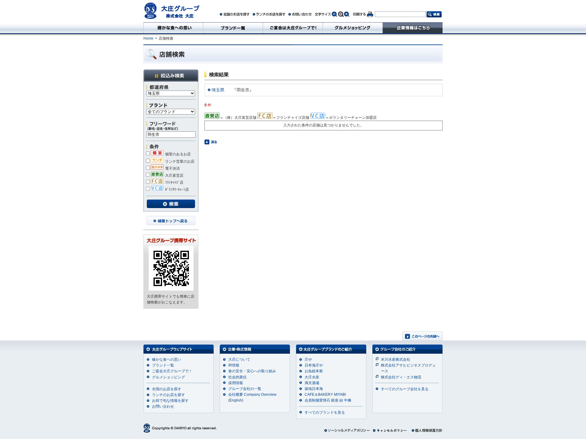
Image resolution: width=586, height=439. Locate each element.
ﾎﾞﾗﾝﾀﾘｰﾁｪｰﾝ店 (177, 189)
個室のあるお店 (178, 154)
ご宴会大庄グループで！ (172, 371)
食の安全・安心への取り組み (252, 371)
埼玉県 (218, 89)
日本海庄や (314, 365)
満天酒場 (312, 383)
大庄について (239, 359)
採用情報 (235, 383)
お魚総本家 (314, 371)
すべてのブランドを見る (325, 412)
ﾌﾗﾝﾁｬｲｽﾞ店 (174, 182)
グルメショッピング (168, 377)
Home (148, 38)
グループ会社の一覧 (244, 389)
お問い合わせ (163, 406)
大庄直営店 (174, 175)
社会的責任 (237, 377)
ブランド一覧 (163, 365)
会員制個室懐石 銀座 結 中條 (328, 400)
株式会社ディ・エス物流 (401, 377)
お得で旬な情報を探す (170, 400)
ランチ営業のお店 (179, 161)
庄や (308, 359)
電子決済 (172, 168)
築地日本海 (314, 389)
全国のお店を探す (166, 389)
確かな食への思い (166, 359)
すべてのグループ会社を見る (405, 389)
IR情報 (233, 365)
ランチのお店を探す (168, 395)
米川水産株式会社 (395, 359)
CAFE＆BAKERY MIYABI (325, 394)
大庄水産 (312, 377)
